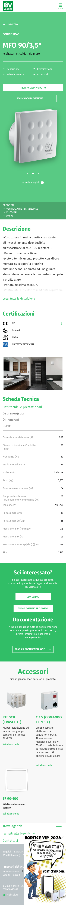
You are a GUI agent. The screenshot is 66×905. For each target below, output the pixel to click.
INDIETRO (13, 24)
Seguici (7, 852)
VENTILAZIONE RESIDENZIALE (22, 209)
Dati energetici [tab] (13, 413)
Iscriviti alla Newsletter (19, 833)
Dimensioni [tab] (11, 419)
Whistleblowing (11, 855)
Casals (16, 875)
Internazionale (11, 871)
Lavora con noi (22, 852)
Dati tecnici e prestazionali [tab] (22, 407)
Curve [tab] (7, 426)
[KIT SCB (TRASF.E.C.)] (16, 700)
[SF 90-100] (16, 780)
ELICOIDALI (12, 212)
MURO (9, 216)
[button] (33, 98)
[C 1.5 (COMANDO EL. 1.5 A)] (49, 700)
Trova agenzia (13, 826)
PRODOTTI (8, 205)
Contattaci (33, 597)
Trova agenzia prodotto (33, 88)
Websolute (12, 895)
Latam (6, 875)
